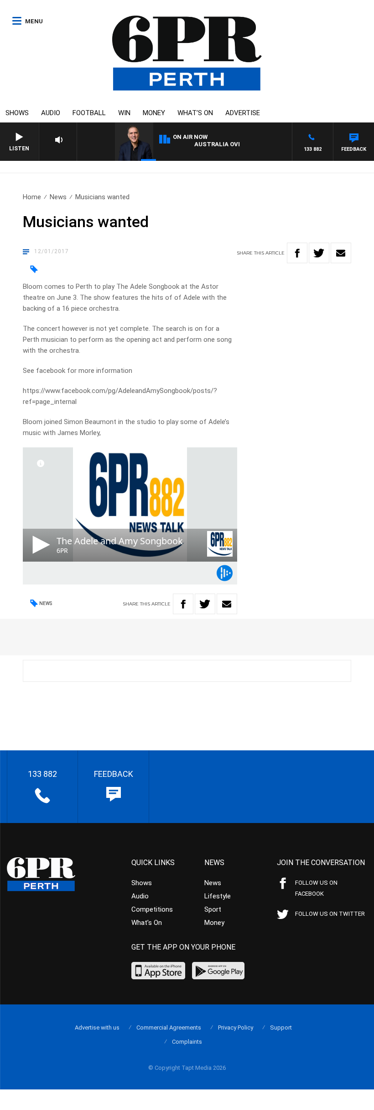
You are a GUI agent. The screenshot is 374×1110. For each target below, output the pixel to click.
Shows (17, 113)
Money (154, 113)
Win (124, 113)
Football (89, 113)
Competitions (152, 909)
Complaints (187, 1041)
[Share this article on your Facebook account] (297, 253)
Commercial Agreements (168, 1027)
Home (32, 197)
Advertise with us (97, 1027)
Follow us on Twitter (330, 913)
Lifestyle (217, 896)
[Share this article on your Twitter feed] (319, 253)
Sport (212, 909)
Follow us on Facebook (316, 888)
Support (281, 1027)
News (58, 197)
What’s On (195, 113)
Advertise (242, 113)
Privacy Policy (235, 1027)
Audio (50, 113)
